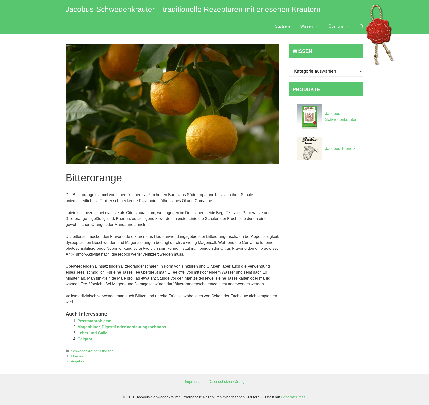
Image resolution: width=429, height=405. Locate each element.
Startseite (282, 26)
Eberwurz (78, 356)
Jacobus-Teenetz (340, 148)
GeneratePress (293, 397)
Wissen (306, 26)
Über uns (336, 26)
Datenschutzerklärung (226, 381)
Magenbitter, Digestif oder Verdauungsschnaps (121, 327)
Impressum (194, 381)
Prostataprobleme (94, 321)
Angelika (77, 361)
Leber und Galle (92, 333)
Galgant (84, 339)
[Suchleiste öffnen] (361, 26)
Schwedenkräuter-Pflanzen (92, 351)
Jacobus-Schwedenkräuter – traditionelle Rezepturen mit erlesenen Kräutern (193, 9)
